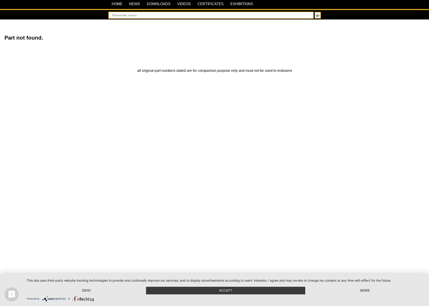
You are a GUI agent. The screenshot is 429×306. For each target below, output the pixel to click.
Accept (225, 290)
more (365, 290)
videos (184, 4)
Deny (86, 290)
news (134, 4)
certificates (211, 4)
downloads (158, 4)
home (117, 4)
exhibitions (241, 4)
